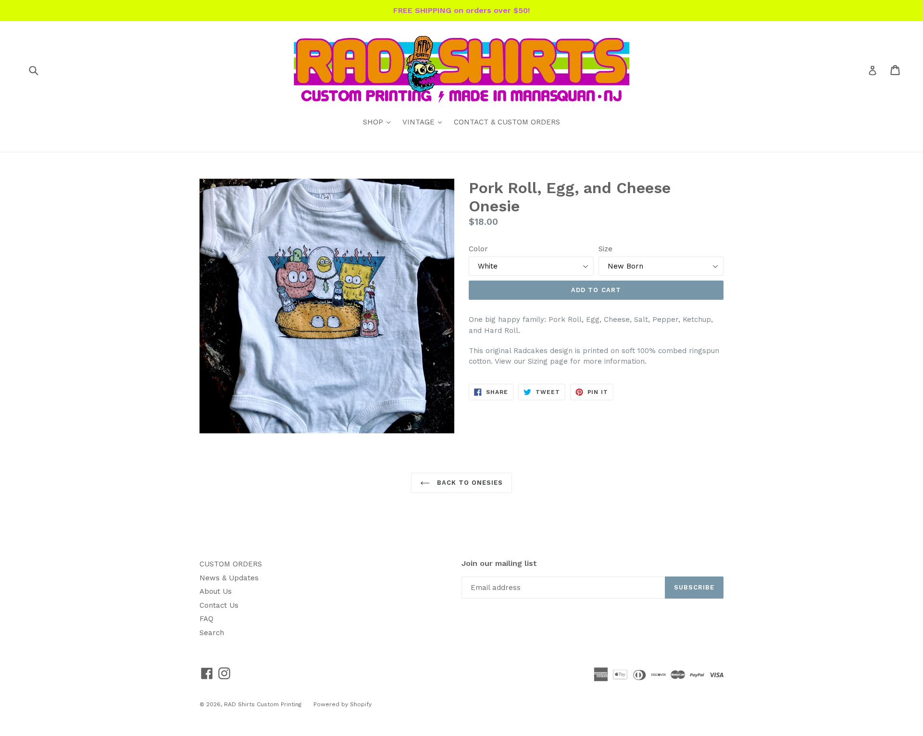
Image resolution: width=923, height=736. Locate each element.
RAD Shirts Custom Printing (262, 704)
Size (605, 249)
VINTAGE (424, 121)
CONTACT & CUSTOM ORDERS (507, 122)
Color (478, 249)
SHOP (379, 121)
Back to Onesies (469, 482)
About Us (216, 591)
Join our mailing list (499, 563)
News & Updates (229, 578)
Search (212, 632)
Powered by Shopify (342, 704)
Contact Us (219, 605)
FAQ (206, 618)
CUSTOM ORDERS (231, 564)
